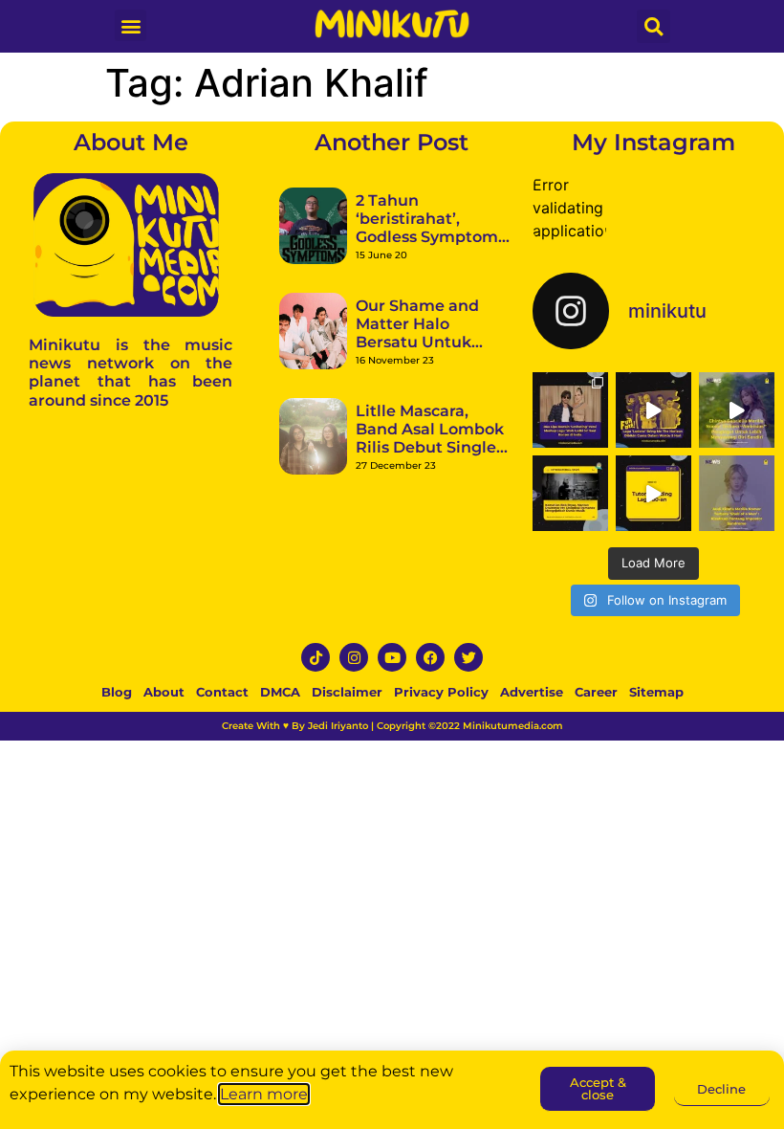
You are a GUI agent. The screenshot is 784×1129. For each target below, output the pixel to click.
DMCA (280, 691)
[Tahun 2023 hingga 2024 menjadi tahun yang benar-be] (736, 493)
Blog (116, 691)
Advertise (531, 691)
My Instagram (653, 142)
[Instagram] (353, 657)
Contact (222, 691)
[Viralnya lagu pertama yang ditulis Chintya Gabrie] (736, 410)
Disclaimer (347, 691)
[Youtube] (392, 657)
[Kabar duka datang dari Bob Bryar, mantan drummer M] (570, 493)
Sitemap (656, 691)
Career (596, 691)
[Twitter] (468, 657)
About (164, 691)
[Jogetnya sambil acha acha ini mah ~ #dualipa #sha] (570, 410)
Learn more (264, 1094)
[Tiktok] (315, 657)
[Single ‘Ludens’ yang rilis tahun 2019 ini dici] (653, 410)
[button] (130, 25)
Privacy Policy (441, 691)
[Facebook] (430, 657)
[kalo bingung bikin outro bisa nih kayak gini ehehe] (653, 493)
